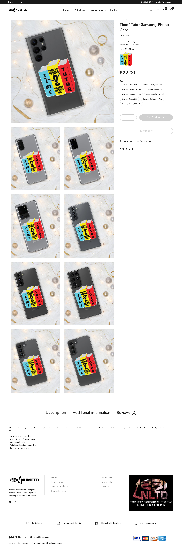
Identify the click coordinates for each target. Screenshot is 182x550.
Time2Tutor (124, 19)
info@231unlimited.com (165, 2)
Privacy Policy (57, 481)
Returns (54, 477)
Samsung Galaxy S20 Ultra (131, 89)
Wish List (105, 486)
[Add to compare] (144, 141)
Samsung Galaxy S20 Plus (152, 84)
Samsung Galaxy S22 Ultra (131, 104)
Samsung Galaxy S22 (129, 99)
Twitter (10, 2)
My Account (107, 477)
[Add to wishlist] (127, 141)
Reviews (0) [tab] (126, 412)
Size (121, 81)
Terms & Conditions (59, 486)
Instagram (19, 2)
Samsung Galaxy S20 (129, 84)
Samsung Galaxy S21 (154, 89)
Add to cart (158, 117)
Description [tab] (56, 412)
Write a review (125, 35)
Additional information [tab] (91, 412)
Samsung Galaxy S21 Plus (131, 94)
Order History (108, 481)
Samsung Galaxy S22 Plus (152, 99)
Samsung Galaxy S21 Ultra (155, 94)
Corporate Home (58, 490)
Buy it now (146, 131)
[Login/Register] (158, 10)
